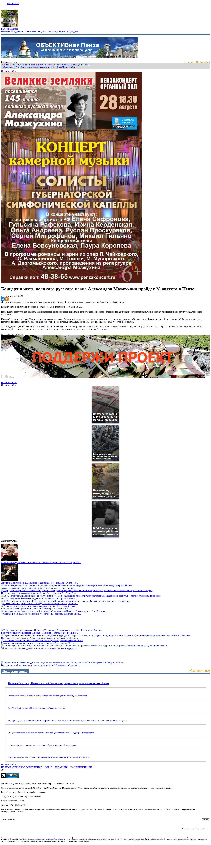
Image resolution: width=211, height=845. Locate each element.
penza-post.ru (26, 838)
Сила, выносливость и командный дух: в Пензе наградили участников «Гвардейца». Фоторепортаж (51, 733)
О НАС (48, 767)
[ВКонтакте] (3, 299)
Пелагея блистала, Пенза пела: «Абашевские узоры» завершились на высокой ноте (58, 683)
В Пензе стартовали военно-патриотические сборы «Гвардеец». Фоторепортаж (42, 745)
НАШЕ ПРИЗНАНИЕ (81, 767)
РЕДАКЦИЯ (61, 767)
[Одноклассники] (7, 299)
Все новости (13, 3)
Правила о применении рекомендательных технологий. (47, 839)
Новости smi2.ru (9, 71)
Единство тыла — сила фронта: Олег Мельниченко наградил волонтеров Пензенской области (48, 757)
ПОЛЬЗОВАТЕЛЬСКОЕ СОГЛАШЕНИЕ (21, 767)
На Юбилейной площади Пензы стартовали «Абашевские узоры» (36, 708)
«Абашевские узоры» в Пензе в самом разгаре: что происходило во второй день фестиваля (47, 696)
